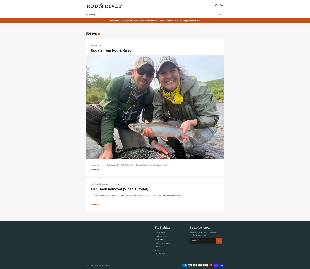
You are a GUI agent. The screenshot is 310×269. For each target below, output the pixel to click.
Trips (157, 250)
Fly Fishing (90, 15)
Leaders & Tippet (161, 236)
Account (221, 15)
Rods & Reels (160, 233)
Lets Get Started (161, 254)
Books (157, 247)
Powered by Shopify (104, 265)
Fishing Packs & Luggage (164, 243)
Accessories (159, 240)
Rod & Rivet (94, 265)
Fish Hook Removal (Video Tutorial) (119, 189)
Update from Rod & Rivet (111, 50)
